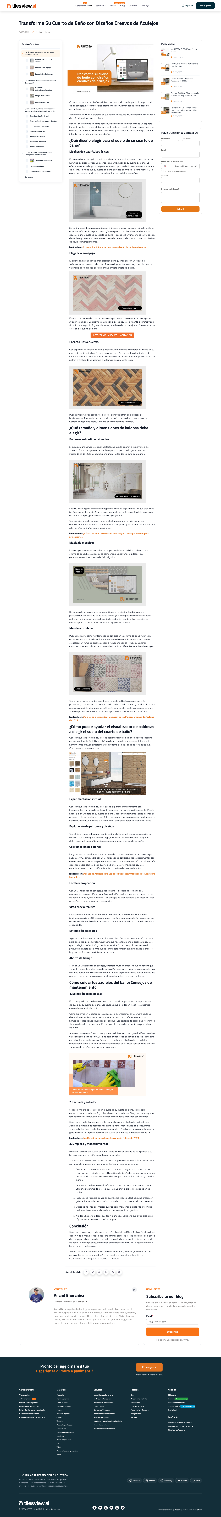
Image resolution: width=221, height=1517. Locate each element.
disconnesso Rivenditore (103, 1402)
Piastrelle (60, 1395)
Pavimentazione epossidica (67, 1451)
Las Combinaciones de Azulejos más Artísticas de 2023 (111, 1138)
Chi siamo (172, 1395)
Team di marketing (101, 1425)
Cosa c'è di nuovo (137, 1406)
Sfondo (59, 1410)
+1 (167, 166)
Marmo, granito (63, 1399)
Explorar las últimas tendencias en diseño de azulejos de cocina (115, 247)
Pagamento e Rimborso (140, 1410)
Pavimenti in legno (64, 1406)
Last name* (186, 138)
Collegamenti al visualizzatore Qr (32, 1417)
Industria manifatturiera (103, 1395)
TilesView (114, 1258)
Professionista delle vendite (104, 1428)
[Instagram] (99, 1272)
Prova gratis (205, 5)
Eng (143, 5)
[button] (40, 45)
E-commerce (99, 1406)
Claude (152, 1480)
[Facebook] (86, 1272)
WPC (59, 1447)
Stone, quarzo (62, 1402)
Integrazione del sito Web (29, 1406)
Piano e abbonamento (176, 1402)
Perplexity (168, 1480)
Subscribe (172, 1331)
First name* (166, 138)
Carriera (177, 1399)
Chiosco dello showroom (29, 1413)
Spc (58, 1443)
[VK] (119, 1272)
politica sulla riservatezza (192, 1510)
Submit (180, 209)
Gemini (184, 1480)
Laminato (60, 1436)
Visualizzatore (24, 1395)
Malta (59, 1455)
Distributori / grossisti (102, 1399)
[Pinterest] (112, 1272)
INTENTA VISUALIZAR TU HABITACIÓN (112, 335)
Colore (59, 1417)
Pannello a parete (63, 1413)
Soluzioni (100, 5)
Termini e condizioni (164, 1510)
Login (188, 5)
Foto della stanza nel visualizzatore (32, 1410)
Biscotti (177, 1510)
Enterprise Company (102, 1410)
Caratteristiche (82, 4)
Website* (164, 175)
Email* (164, 150)
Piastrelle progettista (102, 1417)
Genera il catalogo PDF (28, 1402)
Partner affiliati (181, 1406)
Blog (122, 5)
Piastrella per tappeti (65, 1425)
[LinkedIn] (106, 1272)
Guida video (135, 1402)
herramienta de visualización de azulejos (111, 1043)
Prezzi (113, 4)
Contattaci (172, 1410)
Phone (172, 161)
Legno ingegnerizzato (65, 1432)
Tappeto (60, 1421)
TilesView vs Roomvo (176, 1430)
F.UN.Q (134, 1417)
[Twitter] (92, 1272)
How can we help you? (170, 189)
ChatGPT (136, 1480)
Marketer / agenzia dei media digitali (108, 1421)
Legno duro (61, 1428)
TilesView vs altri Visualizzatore (180, 1426)
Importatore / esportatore (104, 1413)
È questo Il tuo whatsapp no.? (176, 171)
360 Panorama (27, 1399)
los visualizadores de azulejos (89, 806)
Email (149, 1316)
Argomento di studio (139, 1399)
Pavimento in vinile (64, 1440)
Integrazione (136, 1413)
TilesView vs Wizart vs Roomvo (180, 1423)
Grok (198, 1480)
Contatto (133, 5)
